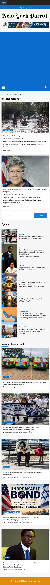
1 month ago (24, 432)
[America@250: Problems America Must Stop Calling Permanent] (9, 236)
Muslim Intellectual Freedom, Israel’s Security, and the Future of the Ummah (32, 331)
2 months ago (25, 477)
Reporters (8, 138)
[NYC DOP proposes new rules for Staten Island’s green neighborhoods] (25, 171)
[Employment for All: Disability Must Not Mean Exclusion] (9, 267)
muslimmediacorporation (12, 477)
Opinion (21, 234)
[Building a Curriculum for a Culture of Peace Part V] (9, 299)
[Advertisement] (25, 58)
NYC (5, 184)
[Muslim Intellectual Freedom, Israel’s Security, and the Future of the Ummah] (9, 330)
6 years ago (17, 138)
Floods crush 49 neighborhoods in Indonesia (20, 136)
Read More (6, 150)
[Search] (46, 87)
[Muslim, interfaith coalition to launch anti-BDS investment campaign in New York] (25, 499)
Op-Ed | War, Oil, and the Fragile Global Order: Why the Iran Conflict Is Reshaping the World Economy (32, 316)
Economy (7, 512)
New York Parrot (9, 569)
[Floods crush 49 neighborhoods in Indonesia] (25, 117)
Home (4, 94)
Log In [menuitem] (3, 3)
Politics (26, 327)
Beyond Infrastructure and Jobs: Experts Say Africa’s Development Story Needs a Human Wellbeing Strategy (23, 565)
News (12, 422)
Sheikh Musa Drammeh (11, 432)
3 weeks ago (19, 387)
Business (6, 422)
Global (21, 311)
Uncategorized (8, 130)
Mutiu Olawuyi (9, 387)
